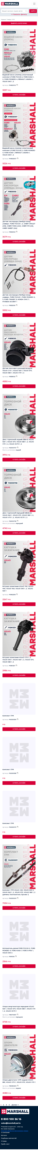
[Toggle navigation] (34, 4)
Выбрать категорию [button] (19, 23)
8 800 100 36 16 (11, 1119)
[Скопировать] (17, 85)
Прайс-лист (5, 1144)
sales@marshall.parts (11, 1123)
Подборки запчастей (8, 1138)
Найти (33, 11)
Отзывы (4, 1141)
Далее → (15, 1105)
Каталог (4, 1135)
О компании (5, 1132)
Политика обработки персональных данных (14, 1131)
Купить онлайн (19, 95)
